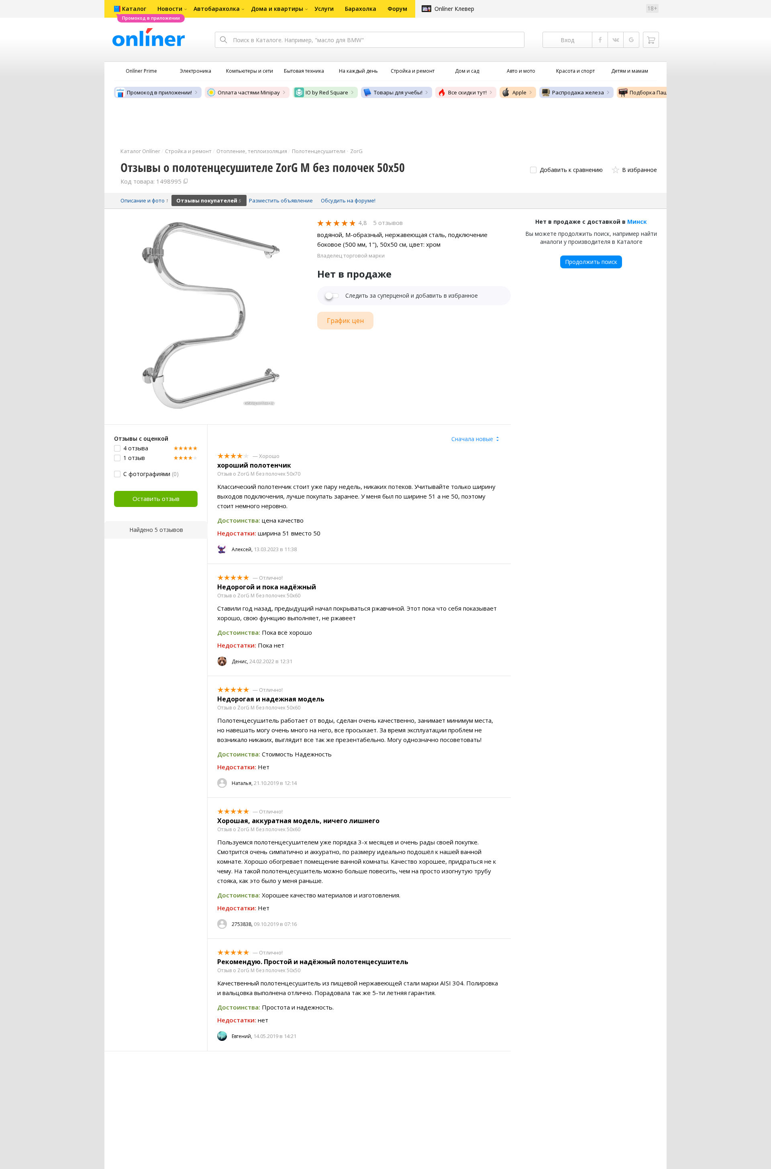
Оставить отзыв (156, 499)
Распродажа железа (578, 92)
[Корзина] (651, 40)
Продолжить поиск (591, 262)
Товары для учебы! (398, 92)
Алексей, (242, 549)
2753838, (242, 924)
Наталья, (242, 783)
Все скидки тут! (467, 92)
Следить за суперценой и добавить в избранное (411, 295)
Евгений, (242, 1036)
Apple (519, 92)
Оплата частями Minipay (249, 92)
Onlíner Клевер (454, 8)
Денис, (240, 661)
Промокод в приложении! (159, 92)
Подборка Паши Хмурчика (664, 92)
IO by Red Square (327, 92)
